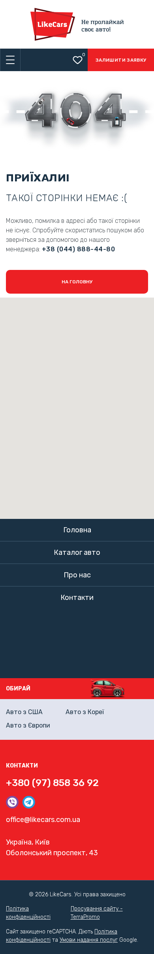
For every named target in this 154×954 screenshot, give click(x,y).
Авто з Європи (28, 725)
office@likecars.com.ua (43, 819)
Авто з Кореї (85, 712)
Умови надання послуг (89, 940)
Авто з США (24, 712)
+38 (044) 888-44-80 (78, 249)
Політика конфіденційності (28, 912)
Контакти (77, 597)
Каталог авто (77, 552)
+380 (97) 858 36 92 (52, 782)
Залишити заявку (121, 60)
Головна (77, 530)
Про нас (77, 575)
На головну (77, 282)
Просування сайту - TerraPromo (97, 912)
